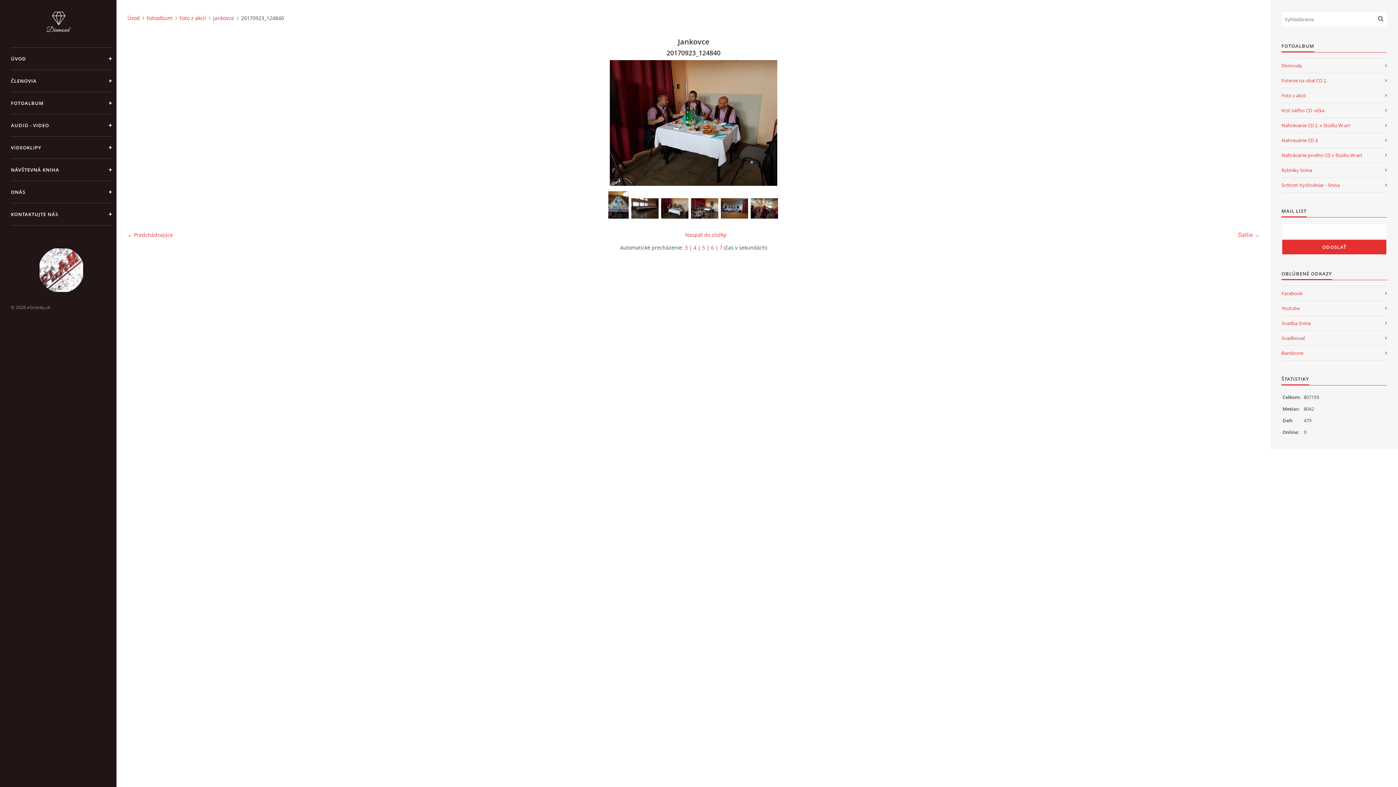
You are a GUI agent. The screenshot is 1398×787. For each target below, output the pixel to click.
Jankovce (223, 18)
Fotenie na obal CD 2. (1304, 80)
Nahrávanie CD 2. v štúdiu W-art (1316, 125)
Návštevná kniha (35, 170)
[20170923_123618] (645, 208)
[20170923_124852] (704, 208)
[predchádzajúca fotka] (139, 123)
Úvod (18, 58)
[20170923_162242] (734, 208)
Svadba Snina (1296, 323)
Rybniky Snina (1297, 170)
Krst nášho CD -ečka (1303, 110)
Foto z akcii (192, 18)
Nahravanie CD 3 (1300, 140)
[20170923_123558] (618, 205)
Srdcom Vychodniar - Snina (1311, 185)
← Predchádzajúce (150, 234)
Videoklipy (26, 147)
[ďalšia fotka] (1248, 123)
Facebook (1292, 293)
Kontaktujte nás (34, 214)
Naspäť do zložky (705, 234)
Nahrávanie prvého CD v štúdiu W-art (1322, 155)
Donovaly (1292, 65)
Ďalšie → (1249, 234)
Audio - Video (30, 125)
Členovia (24, 81)
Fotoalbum (27, 103)
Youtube (1291, 308)
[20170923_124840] (674, 208)
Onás (18, 192)
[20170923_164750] (764, 208)
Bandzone (1292, 353)
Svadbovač (1293, 338)
